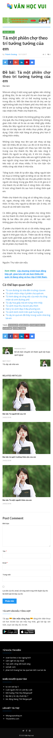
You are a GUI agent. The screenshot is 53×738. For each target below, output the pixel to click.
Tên (5, 551)
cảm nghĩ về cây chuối (15, 661)
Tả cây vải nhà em (11, 364)
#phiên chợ (24, 325)
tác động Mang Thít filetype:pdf (19, 699)
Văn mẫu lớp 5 (8, 32)
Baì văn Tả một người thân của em (17, 500)
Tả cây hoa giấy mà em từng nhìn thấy (24, 302)
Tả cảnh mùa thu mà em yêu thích (22, 305)
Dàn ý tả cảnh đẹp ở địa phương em (23, 308)
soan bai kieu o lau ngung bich (18, 657)
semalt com (11, 667)
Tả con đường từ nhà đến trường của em (25, 290)
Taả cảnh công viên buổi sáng (18, 664)
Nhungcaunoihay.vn (14, 715)
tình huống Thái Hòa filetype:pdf (19, 693)
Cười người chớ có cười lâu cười (19, 690)
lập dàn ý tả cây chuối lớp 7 (17, 696)
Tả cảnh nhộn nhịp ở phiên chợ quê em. (25, 293)
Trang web (7, 575)
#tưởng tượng (19, 328)
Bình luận (6, 523)
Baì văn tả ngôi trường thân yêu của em (19, 457)
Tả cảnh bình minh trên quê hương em (24, 312)
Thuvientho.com (12, 718)
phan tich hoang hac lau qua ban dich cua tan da (26, 670)
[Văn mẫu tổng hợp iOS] (27, 633)
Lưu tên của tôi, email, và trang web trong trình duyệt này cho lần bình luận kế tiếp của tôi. (25, 592)
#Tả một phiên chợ (37, 325)
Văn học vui (29, 735)
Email (5, 563)
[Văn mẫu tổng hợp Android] (10, 633)
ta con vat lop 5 (12, 686)
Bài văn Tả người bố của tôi (14, 414)
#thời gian (7, 328)
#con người (13, 325)
